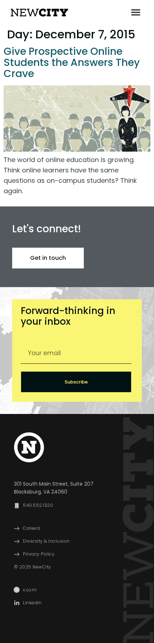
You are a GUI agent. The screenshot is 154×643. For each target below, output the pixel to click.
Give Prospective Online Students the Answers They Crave (72, 62)
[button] (135, 12)
